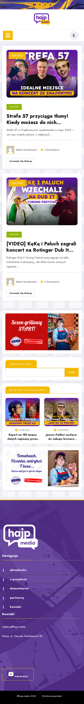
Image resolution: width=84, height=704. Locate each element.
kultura (14, 107)
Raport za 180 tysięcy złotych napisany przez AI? (22, 437)
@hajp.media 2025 (26, 696)
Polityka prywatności (52, 696)
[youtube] (34, 5)
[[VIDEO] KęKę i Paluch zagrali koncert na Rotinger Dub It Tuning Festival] (42, 201)
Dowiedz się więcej (21, 161)
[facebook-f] (40, 5)
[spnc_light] (74, 35)
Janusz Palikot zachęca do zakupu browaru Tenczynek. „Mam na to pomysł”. (61, 437)
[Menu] (8, 35)
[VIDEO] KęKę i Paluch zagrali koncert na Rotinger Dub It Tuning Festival (41, 247)
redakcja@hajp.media (13, 627)
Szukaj (71, 372)
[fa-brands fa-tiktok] (51, 5)
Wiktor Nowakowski (26, 149)
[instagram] (45, 5)
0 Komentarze (52, 149)
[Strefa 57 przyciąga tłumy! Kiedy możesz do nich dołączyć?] (42, 73)
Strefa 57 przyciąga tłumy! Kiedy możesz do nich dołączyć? (37, 119)
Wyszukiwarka (21, 364)
